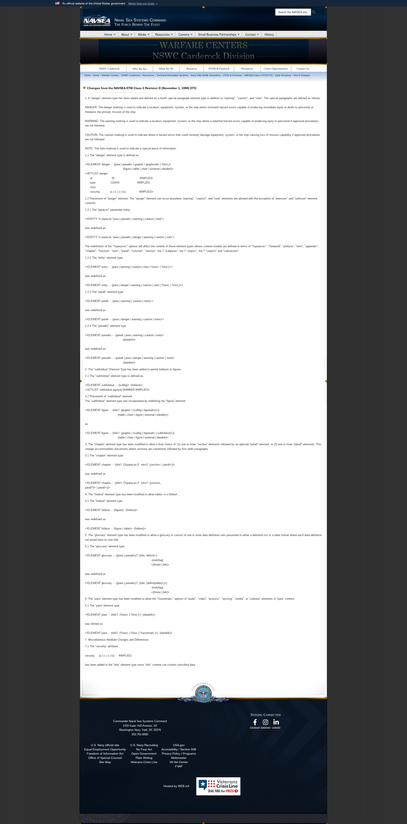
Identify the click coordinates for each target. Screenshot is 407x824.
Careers (183, 34)
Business (192, 68)
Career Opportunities (276, 68)
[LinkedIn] (276, 723)
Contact (250, 34)
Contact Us (303, 68)
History (269, 34)
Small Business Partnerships (217, 34)
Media (142, 34)
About (125, 34)
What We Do (166, 68)
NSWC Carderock (109, 68)
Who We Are (139, 68)
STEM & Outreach (219, 68)
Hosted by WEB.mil (176, 786)
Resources (162, 34)
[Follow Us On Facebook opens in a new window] (255, 723)
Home (108, 34)
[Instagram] (265, 723)
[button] (143, 3)
